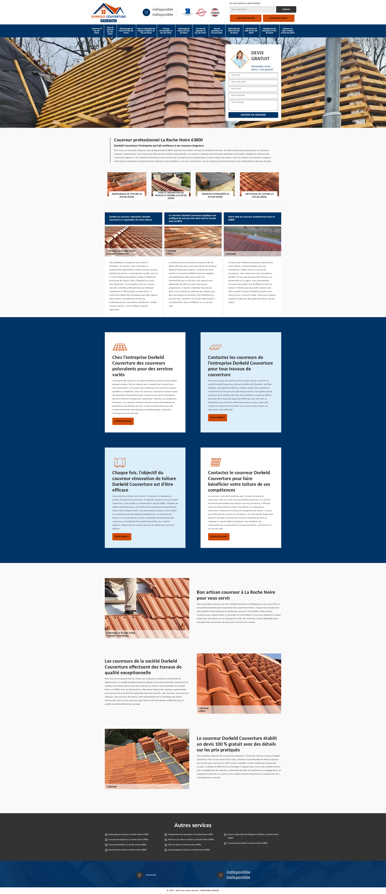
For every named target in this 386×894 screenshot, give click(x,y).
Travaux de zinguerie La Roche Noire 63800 (128, 840)
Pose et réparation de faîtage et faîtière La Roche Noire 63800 (253, 836)
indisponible (162, 10)
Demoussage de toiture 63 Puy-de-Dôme (126, 31)
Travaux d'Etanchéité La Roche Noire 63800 (247, 843)
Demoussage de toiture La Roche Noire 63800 (189, 850)
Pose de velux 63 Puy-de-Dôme (110, 31)
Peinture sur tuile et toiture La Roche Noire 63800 (191, 840)
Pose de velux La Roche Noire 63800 (184, 845)
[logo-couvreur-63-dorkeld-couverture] (108, 12)
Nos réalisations (246, 18)
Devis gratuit (217, 417)
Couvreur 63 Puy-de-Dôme (97, 31)
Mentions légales (209, 890)
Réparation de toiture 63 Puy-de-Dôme (234, 31)
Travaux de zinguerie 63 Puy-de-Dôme (200, 31)
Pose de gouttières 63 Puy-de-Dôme (217, 31)
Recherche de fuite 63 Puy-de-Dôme (251, 31)
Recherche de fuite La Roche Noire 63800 (128, 850)
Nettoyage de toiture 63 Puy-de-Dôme (184, 31)
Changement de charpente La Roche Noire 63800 (190, 834)
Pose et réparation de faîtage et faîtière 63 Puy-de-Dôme (146, 31)
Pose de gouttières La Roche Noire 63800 (127, 845)
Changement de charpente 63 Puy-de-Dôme (269, 31)
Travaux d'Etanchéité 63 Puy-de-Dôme (165, 31)
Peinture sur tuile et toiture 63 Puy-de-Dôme (288, 31)
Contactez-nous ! (279, 18)
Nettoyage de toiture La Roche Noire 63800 (129, 834)
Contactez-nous (123, 421)
